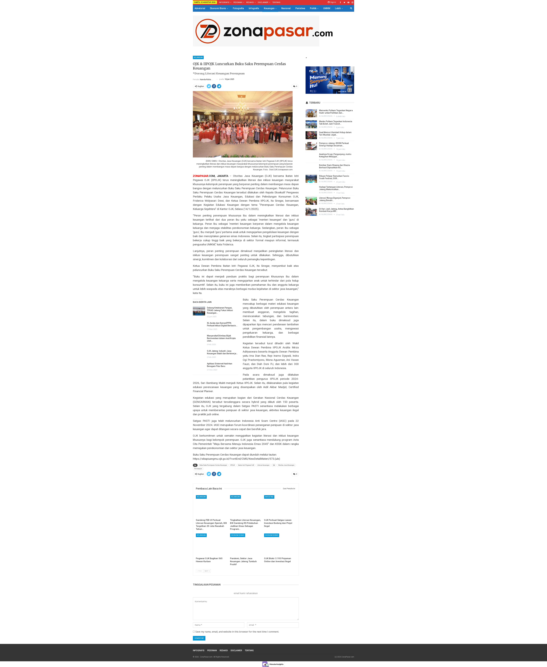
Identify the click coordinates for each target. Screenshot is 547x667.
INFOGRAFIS (224, 2)
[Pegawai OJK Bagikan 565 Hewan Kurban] (211, 544)
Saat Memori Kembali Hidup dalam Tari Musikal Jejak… (335, 133)
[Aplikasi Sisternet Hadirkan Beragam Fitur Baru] (199, 366)
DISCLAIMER (263, 2)
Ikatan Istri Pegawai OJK (246, 465)
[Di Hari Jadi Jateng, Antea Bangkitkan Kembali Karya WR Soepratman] (311, 212)
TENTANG (276, 2)
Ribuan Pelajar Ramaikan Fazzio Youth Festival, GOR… (334, 177)
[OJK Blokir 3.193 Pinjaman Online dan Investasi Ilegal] (280, 544)
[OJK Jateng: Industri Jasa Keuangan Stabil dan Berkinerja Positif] (199, 354)
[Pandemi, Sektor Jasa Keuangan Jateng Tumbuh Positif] (246, 544)
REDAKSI (250, 2)
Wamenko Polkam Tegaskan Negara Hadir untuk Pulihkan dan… (336, 111)
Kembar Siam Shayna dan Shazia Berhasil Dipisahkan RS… (334, 166)
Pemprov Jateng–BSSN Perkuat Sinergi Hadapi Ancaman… (334, 144)
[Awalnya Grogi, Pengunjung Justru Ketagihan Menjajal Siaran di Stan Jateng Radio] (311, 157)
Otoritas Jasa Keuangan (286, 465)
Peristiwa (300, 8)
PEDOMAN (237, 2)
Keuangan (269, 8)
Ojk (274, 465)
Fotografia (238, 8)
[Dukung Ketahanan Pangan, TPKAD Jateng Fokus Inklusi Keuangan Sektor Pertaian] (199, 311)
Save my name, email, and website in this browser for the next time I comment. (237, 631)
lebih (338, 8)
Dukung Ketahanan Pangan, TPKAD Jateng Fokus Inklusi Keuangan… (220, 310)
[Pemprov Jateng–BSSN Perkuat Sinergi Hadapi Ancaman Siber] (311, 146)
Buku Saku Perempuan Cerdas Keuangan (213, 465)
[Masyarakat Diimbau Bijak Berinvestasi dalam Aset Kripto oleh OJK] (199, 339)
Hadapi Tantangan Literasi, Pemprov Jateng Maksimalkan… (336, 188)
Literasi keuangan (263, 465)
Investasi (269, 497)
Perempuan (198, 469)
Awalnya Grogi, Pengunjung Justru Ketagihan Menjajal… (335, 155)
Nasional (286, 8)
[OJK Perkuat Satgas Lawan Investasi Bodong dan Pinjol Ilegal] (280, 506)
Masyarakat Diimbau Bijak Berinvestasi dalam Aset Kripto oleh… (221, 338)
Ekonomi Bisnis (218, 8)
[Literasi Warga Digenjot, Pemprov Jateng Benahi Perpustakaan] (311, 201)
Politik (313, 8)
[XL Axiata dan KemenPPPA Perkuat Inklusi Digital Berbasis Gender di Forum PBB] (199, 326)
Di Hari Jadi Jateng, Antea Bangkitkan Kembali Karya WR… (336, 210)
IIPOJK (232, 465)
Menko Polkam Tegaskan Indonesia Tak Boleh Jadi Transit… (335, 122)
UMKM (326, 8)
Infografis (254, 8)
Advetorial (200, 8)
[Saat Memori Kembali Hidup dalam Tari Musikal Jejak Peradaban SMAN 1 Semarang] (311, 135)
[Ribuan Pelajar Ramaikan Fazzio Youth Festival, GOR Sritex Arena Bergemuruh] (311, 179)
